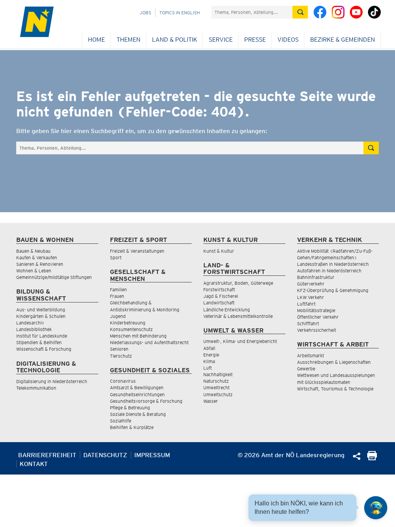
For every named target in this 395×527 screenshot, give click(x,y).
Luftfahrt (306, 304)
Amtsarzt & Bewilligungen (137, 387)
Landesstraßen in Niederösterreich (333, 264)
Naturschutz (216, 381)
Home (96, 39)
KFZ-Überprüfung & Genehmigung (332, 290)
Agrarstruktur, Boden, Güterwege (238, 283)
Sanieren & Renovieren (39, 264)
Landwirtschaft (219, 303)
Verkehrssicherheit (316, 330)
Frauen (117, 296)
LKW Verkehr (310, 297)
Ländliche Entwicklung (226, 309)
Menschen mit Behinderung (138, 336)
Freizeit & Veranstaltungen (137, 251)
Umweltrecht (216, 387)
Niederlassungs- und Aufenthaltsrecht (149, 342)
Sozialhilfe (120, 421)
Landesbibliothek (34, 329)
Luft (207, 368)
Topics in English (179, 12)
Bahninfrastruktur (315, 277)
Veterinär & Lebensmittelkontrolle (238, 316)
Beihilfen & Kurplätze (132, 427)
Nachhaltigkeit (218, 374)
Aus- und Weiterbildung (40, 309)
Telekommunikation (36, 388)
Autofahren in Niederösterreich (329, 271)
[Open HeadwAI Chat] (375, 507)
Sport (116, 257)
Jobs (145, 12)
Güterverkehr (310, 284)
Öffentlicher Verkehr (318, 317)
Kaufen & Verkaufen (36, 257)
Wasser (210, 401)
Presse (255, 39)
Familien (118, 289)
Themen (128, 39)
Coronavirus (123, 381)
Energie (211, 355)
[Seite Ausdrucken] (372, 458)
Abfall (209, 348)
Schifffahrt (308, 323)
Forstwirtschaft (219, 289)
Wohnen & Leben (33, 271)
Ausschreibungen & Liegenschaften (334, 362)
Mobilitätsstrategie (316, 310)
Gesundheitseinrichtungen (137, 394)
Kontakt (34, 464)
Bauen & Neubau (33, 251)
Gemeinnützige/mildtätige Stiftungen (54, 277)
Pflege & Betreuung (130, 407)
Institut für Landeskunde (41, 336)
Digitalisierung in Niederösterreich (51, 381)
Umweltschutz (218, 394)
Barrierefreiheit (47, 455)
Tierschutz (121, 356)
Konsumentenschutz (131, 329)
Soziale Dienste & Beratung (138, 414)
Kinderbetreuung (127, 323)
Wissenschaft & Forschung (43, 349)
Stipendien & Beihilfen (39, 342)
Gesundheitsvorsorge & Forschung (146, 401)
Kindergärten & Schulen (41, 316)
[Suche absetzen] (300, 12)
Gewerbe (306, 369)
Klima (209, 361)
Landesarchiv (30, 323)
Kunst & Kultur (218, 251)
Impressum (152, 455)
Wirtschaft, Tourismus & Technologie (335, 389)
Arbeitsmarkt (310, 355)
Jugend (118, 316)
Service (221, 39)
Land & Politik (174, 39)
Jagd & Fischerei (220, 296)
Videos (288, 39)
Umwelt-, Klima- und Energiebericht (240, 341)
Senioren (119, 349)
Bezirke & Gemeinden (342, 39)
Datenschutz (105, 455)
